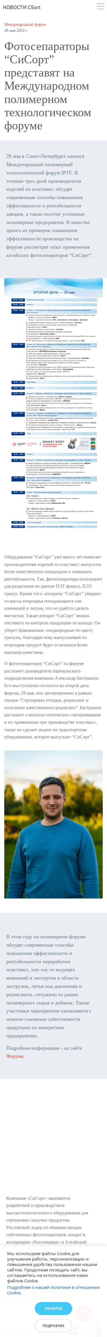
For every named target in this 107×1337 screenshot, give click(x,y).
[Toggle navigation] (100, 7)
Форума (14, 1056)
